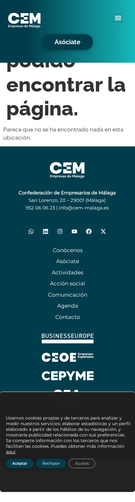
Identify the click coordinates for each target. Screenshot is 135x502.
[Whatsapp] (31, 231)
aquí (10, 451)
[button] (118, 18)
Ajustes (82, 463)
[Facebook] (88, 231)
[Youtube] (74, 231)
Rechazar (51, 463)
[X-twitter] (103, 231)
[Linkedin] (45, 231)
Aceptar (19, 463)
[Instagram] (60, 231)
